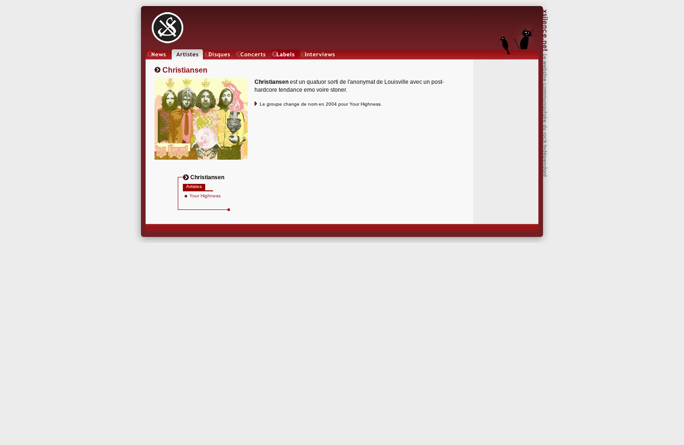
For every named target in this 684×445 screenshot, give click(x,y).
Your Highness (205, 195)
